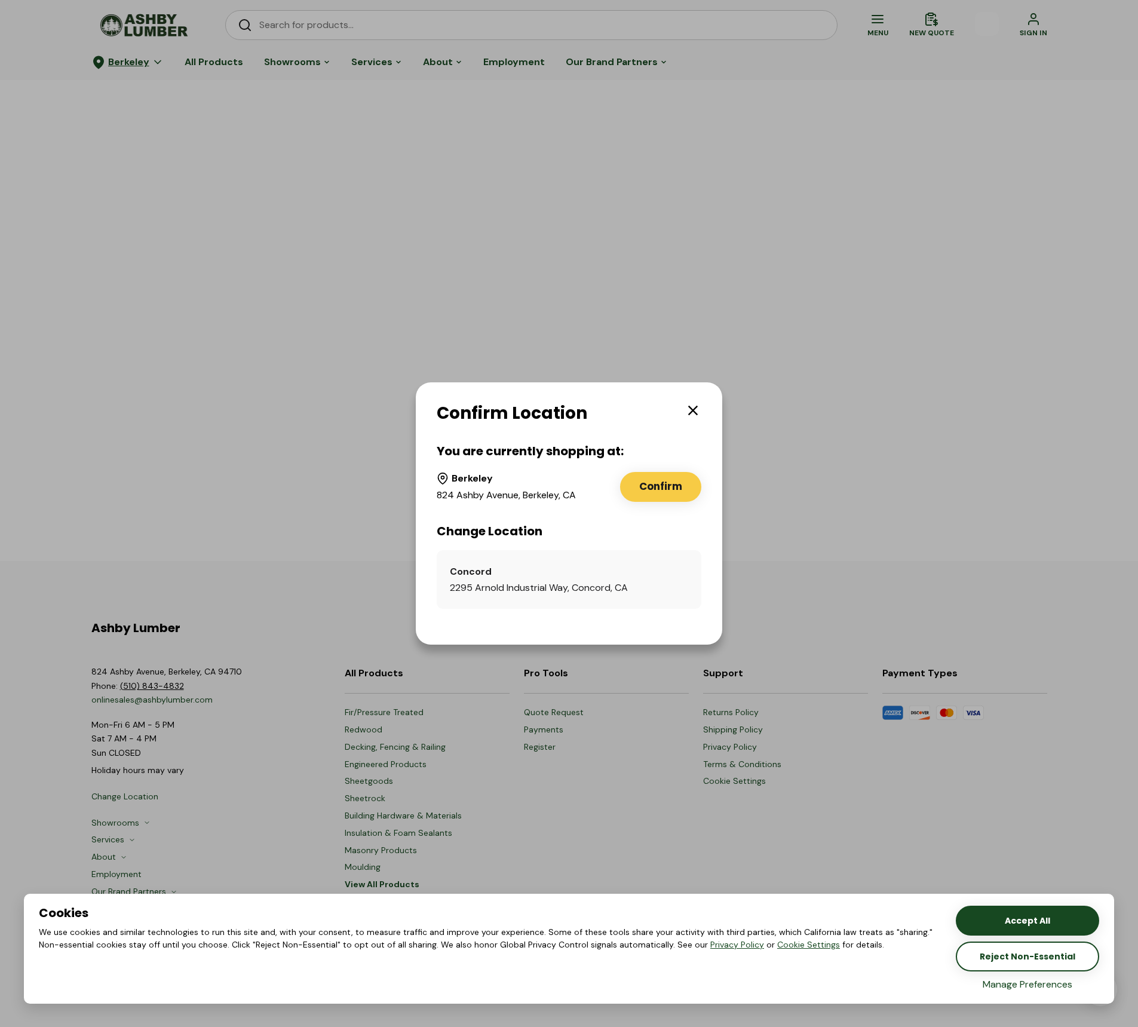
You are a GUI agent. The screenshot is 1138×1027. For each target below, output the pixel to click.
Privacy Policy (737, 944)
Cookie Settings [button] (808, 944)
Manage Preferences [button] (1027, 984)
